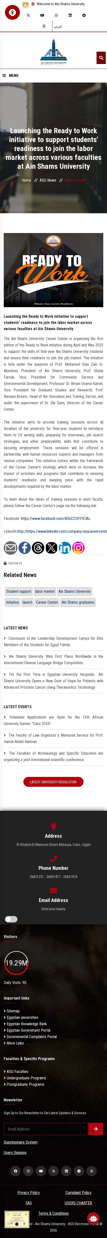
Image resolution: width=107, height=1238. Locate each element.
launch (27, 602)
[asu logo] (53, 50)
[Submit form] (95, 1129)
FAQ (29, 1203)
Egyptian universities (22, 1017)
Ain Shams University (74, 591)
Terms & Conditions (53, 1213)
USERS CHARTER (78, 1203)
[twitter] (28, 15)
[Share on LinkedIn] (65, 547)
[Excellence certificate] (16, 1219)
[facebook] (15, 1171)
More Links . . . (17, 1043)
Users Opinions (15, 1152)
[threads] (43, 26)
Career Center (47, 602)
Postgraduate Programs (25, 1084)
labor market (45, 591)
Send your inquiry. (53, 909)
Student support (18, 591)
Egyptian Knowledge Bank (26, 1024)
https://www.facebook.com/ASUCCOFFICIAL (56, 518)
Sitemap (13, 1011)
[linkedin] (70, 15)
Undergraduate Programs (26, 1078)
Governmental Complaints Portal (31, 1036)
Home (26, 180)
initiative (12, 602)
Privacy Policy (28, 1192)
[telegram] (84, 15)
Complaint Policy (78, 1192)
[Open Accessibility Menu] (12, 12)
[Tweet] (51, 547)
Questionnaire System (21, 1142)
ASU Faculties (17, 1071)
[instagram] (56, 15)
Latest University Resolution (53, 782)
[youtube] (42, 15)
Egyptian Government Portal (28, 1030)
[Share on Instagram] (78, 547)
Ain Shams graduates (78, 602)
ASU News (48, 180)
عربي (58, 26)
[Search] (101, 58)
